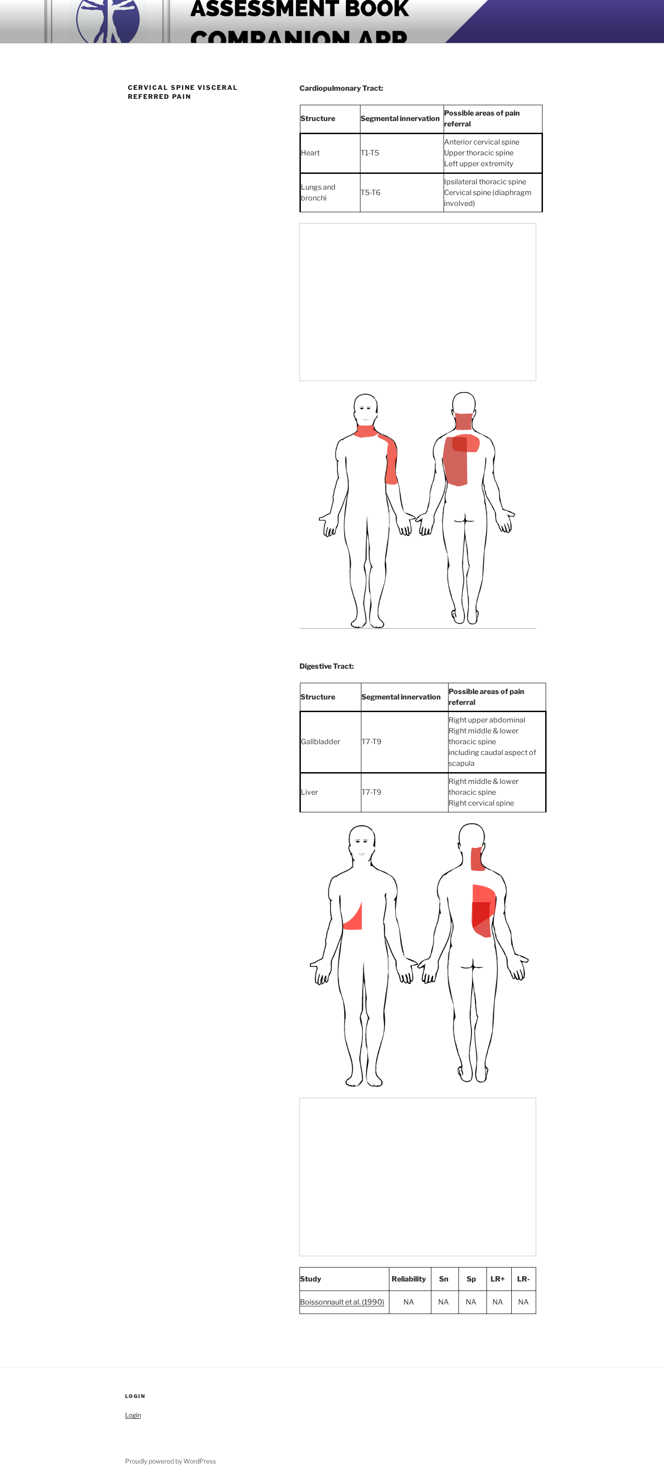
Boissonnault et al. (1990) (342, 1302)
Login (133, 1415)
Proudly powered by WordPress (170, 1461)
